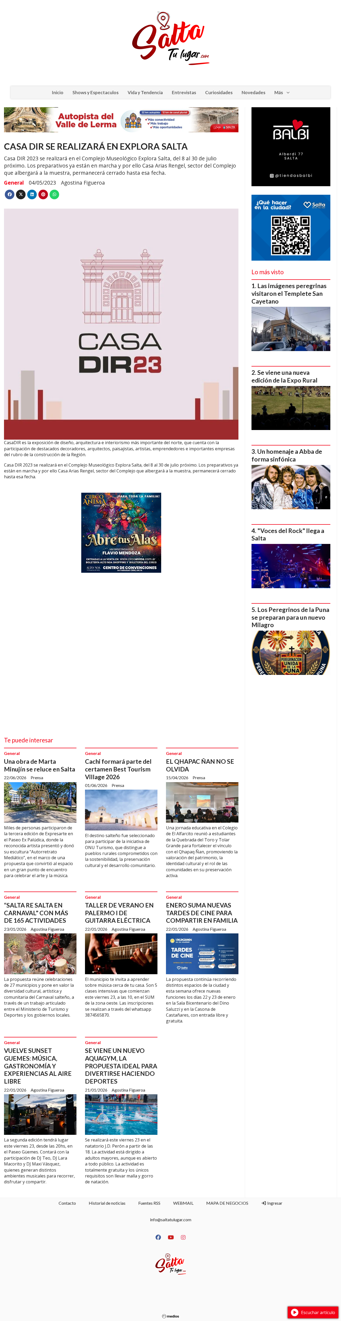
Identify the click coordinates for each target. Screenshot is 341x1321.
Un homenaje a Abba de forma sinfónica (286, 455)
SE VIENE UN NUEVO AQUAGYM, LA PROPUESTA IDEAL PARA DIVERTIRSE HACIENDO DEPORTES (121, 1066)
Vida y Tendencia (145, 92)
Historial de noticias (107, 1202)
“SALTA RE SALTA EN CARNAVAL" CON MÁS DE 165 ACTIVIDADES (36, 912)
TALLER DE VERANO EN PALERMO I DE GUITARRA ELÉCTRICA (119, 912)
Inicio (57, 92)
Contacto (67, 1202)
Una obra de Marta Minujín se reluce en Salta (39, 765)
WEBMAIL (183, 1202)
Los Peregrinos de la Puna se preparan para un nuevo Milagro (290, 617)
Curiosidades (219, 92)
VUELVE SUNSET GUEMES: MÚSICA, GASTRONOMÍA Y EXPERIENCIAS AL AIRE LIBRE (38, 1066)
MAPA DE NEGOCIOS (227, 1202)
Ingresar (274, 1202)
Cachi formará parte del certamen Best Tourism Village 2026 (118, 769)
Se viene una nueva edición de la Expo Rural (284, 376)
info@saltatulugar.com (170, 1219)
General (14, 182)
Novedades (253, 92)
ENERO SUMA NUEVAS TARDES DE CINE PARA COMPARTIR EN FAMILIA (202, 912)
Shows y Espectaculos (95, 92)
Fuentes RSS (149, 1202)
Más (278, 92)
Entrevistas (184, 92)
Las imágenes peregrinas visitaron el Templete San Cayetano (289, 293)
